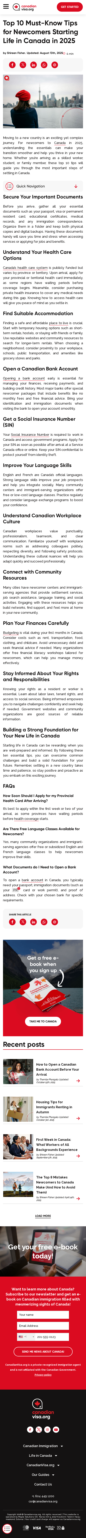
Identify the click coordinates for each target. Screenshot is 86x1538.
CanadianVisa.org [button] (41, 1465)
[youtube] (56, 1429)
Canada (60, 143)
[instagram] (47, 1429)
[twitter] (39, 1429)
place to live (58, 323)
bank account (32, 880)
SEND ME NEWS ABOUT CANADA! (43, 1351)
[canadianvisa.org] (24, 7)
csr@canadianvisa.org (43, 1501)
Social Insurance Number (30, 435)
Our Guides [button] (41, 1475)
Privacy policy (43, 1375)
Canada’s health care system (25, 268)
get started (70, 7)
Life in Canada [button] (41, 1456)
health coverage (26, 819)
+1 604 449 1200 (43, 1496)
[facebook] (30, 1429)
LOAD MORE (43, 1216)
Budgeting (11, 633)
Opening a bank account (24, 378)
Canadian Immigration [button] (41, 1446)
